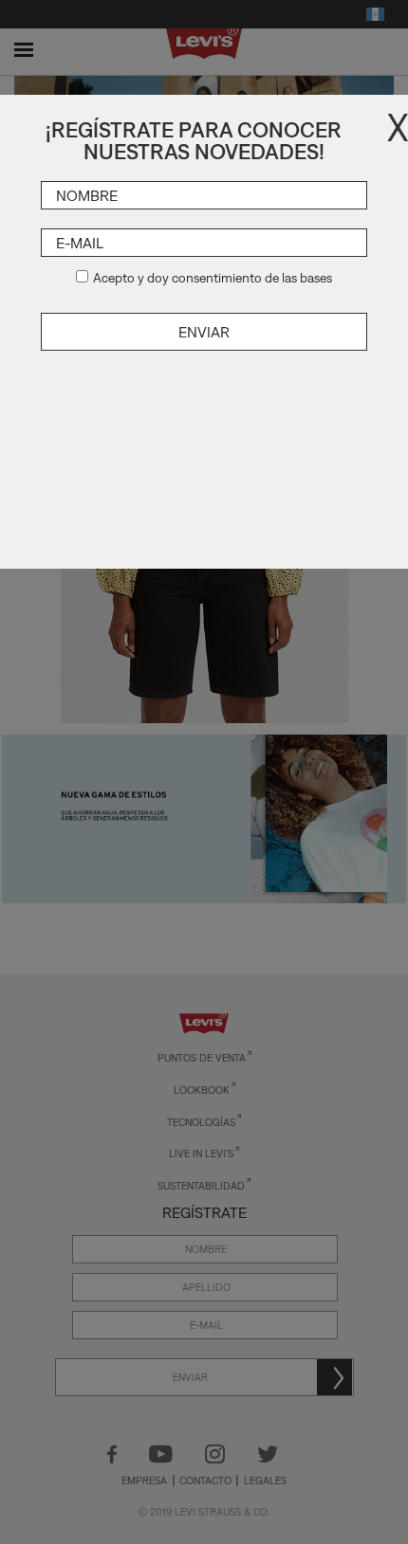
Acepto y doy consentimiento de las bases (212, 277)
